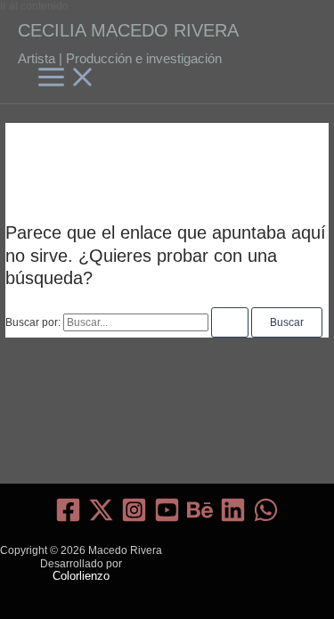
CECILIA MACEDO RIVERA (128, 30)
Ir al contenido (34, 6)
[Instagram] (134, 519)
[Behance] (200, 519)
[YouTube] (167, 519)
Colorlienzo (81, 575)
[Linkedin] (233, 519)
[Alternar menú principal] (67, 78)
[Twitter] (101, 519)
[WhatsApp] (266, 519)
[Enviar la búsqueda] (229, 322)
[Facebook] (68, 519)
